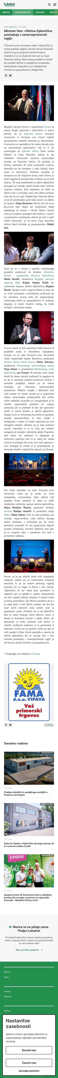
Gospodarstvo (22, 12)
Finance (36, 653)
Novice (6, 12)
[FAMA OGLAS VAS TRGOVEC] (29, 693)
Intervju (7, 991)
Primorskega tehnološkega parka (35, 365)
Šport (6, 977)
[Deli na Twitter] (10, 75)
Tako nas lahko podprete (27, 949)
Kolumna (7, 996)
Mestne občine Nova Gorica (19, 361)
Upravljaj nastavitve (29, 1071)
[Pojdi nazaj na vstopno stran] (9, 5)
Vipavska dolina (33, 133)
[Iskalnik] (48, 4)
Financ (47, 126)
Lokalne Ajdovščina (10, 27)
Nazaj (50, 725)
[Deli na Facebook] (6, 75)
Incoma (8, 511)
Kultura (40, 12)
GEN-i (7, 514)
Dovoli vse (29, 1050)
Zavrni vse (29, 1062)
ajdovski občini (30, 151)
